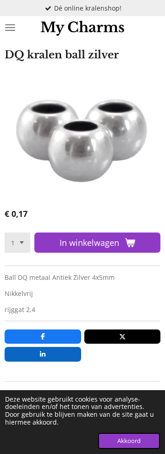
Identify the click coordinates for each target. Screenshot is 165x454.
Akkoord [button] (129, 441)
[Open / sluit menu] (10, 27)
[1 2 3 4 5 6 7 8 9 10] (17, 243)
